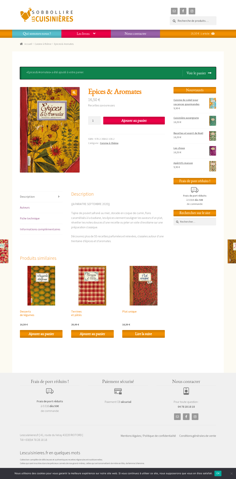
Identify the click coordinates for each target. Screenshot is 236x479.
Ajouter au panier (134, 120)
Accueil (28, 44)
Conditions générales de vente (197, 436)
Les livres (83, 34)
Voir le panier (196, 73)
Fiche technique (30, 218)
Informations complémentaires (40, 229)
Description (27, 196)
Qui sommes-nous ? (37, 33)
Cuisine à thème (43, 44)
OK (218, 473)
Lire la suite (143, 334)
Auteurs (25, 207)
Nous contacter (135, 33)
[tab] (41, 196)
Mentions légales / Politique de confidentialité (148, 436)
